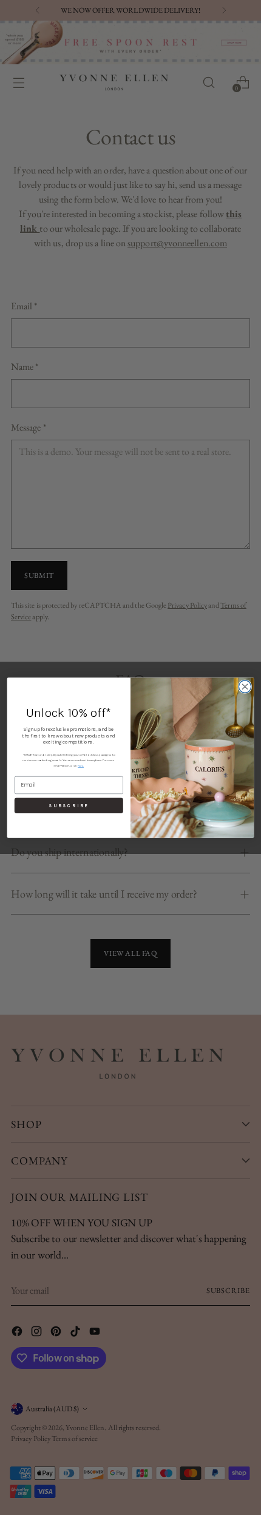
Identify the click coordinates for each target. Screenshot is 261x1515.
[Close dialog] (245, 686)
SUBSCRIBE (69, 805)
